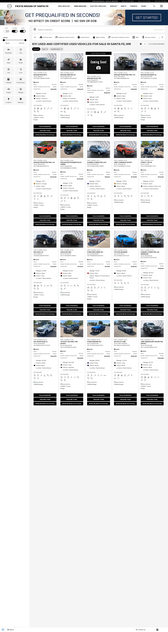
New (6, 28)
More (143, 6)
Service (113, 6)
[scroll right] (162, 37)
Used (22, 28)
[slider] (4, 40)
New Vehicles (64, 6)
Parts (123, 6)
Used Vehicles (80, 6)
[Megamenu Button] (161, 6)
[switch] (6, 29)
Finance (133, 6)
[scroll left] (35, 37)
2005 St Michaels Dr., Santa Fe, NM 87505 (105, 1)
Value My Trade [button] (45, 130)
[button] (154, 6)
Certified (14, 28)
